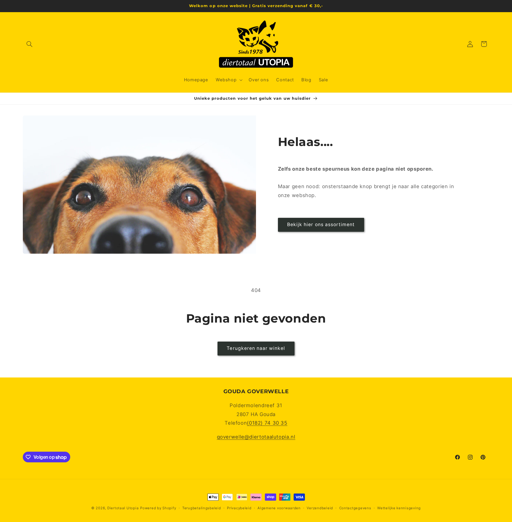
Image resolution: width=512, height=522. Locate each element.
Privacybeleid (239, 508)
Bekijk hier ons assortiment (321, 224)
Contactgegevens (355, 508)
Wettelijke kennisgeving (399, 508)
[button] (29, 44)
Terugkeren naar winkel (256, 348)
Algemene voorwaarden (279, 508)
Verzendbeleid (320, 508)
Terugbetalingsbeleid (201, 508)
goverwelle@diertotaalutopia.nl (256, 437)
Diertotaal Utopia (123, 508)
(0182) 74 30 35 (267, 423)
